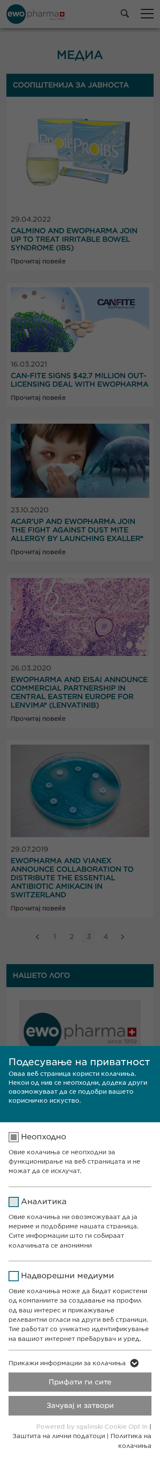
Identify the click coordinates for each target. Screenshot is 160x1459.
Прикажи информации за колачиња (67, 1363)
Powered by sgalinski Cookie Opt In (92, 1426)
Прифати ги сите (80, 1382)
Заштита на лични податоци (58, 1436)
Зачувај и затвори (80, 1405)
